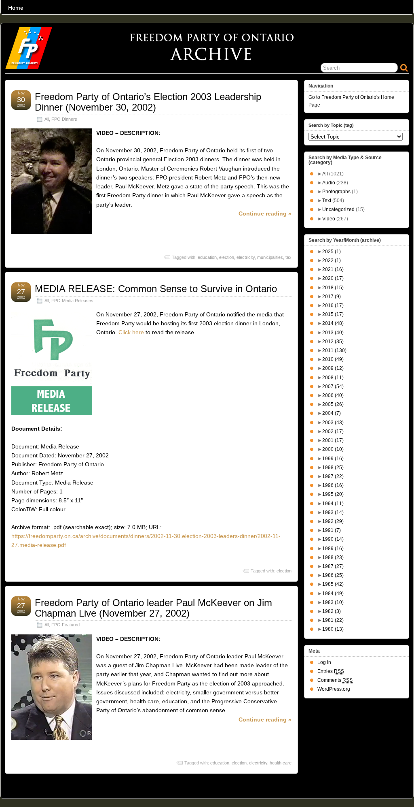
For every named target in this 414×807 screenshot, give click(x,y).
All (46, 119)
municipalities (270, 257)
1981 (333, 620)
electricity (246, 257)
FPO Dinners (64, 119)
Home (15, 7)
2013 (333, 332)
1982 (331, 611)
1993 (333, 512)
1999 (333, 458)
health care (280, 762)
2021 (333, 269)
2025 (331, 251)
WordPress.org (333, 689)
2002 (333, 431)
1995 (333, 494)
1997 (333, 476)
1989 (333, 548)
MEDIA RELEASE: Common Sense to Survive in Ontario (156, 288)
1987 (333, 566)
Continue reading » (265, 213)
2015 (333, 314)
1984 (333, 593)
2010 (333, 359)
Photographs (336, 191)
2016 (333, 305)
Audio (328, 183)
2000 (333, 449)
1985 (333, 584)
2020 (333, 278)
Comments (335, 680)
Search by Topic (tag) (331, 125)
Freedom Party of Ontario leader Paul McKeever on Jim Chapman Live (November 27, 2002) (153, 608)
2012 (333, 341)
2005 (333, 404)
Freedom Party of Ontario (46, 786)
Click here (131, 332)
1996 (333, 485)
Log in (324, 662)
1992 (333, 521)
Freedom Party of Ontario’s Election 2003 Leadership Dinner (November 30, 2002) (148, 102)
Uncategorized (338, 209)
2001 (333, 440)
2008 (333, 377)
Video (328, 219)
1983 (333, 602)
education (207, 257)
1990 (333, 539)
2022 (331, 260)
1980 (333, 629)
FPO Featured (65, 624)
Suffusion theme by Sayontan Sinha (373, 786)
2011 (334, 350)
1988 (333, 557)
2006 (333, 395)
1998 (333, 467)
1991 (331, 530)
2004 (331, 413)
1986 (333, 575)
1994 (333, 503)
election (226, 257)
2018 (333, 287)
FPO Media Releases (72, 300)
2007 (333, 386)
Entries (330, 671)
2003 (333, 422)
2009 (333, 368)
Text (326, 200)
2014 (333, 323)
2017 (331, 296)
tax (288, 257)
